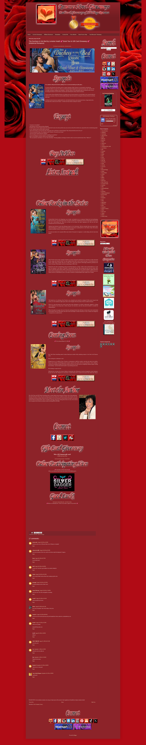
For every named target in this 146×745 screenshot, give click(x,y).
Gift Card (35, 534)
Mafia (102, 175)
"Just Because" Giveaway (95, 34)
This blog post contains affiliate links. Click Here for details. (62, 46)
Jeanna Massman (35, 590)
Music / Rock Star (104, 182)
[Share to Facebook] (39, 532)
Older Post (93, 702)
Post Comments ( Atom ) (38, 704)
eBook (102, 152)
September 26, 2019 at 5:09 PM (47, 673)
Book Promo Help (83, 34)
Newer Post (31, 702)
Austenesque (103, 134)
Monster (102, 179)
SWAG (102, 210)
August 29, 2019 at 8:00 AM (42, 614)
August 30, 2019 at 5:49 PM (40, 633)
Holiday (102, 171)
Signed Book (103, 202)
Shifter (102, 200)
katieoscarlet (34, 542)
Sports (102, 205)
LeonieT (34, 598)
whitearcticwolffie (35, 550)
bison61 (34, 622)
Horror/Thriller (104, 172)
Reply (33, 546)
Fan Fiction (103, 161)
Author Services (104, 135)
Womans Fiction (104, 216)
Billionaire (103, 138)
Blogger (75, 735)
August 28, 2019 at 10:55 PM (42, 582)
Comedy (102, 144)
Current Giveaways (37, 34)
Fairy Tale (103, 160)
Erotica (102, 157)
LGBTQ (102, 174)
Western (102, 214)
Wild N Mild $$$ (35, 641)
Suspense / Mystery (105, 208)
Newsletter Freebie (104, 183)
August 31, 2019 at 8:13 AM (44, 641)
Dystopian (103, 151)
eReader (102, 154)
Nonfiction (103, 185)
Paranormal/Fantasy (105, 188)
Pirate (102, 189)
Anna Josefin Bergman (36, 673)
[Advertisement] (62, 516)
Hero (102, 168)
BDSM (102, 137)
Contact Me (65, 34)
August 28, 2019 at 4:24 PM (43, 542)
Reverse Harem (104, 194)
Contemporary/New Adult (106, 146)
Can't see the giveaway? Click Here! (62, 458)
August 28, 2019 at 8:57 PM (40, 558)
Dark (102, 149)
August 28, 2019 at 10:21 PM (41, 574)
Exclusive (103, 158)
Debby (33, 606)
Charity (102, 141)
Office (102, 186)
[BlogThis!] (36, 532)
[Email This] (34, 532)
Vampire (102, 213)
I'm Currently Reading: (108, 93)
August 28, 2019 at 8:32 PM (45, 550)
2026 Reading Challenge (109, 116)
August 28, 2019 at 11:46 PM (45, 590)
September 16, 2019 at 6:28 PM (42, 665)
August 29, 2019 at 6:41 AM (41, 606)
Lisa (33, 649)
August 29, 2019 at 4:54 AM (41, 598)
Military (102, 177)
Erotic (102, 155)
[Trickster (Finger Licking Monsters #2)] (108, 106)
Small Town (103, 203)
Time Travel (103, 211)
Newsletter (57, 34)
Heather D (34, 665)
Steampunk (103, 207)
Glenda (33, 574)
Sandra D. (34, 614)
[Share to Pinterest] (41, 532)
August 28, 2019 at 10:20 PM (40, 566)
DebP (33, 566)
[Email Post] (32, 532)
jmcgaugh (34, 582)
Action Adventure (104, 130)
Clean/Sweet (103, 143)
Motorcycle (103, 180)
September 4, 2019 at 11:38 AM (40, 657)
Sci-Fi (102, 199)
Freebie (102, 163)
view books (114, 125)
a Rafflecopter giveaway (62, 456)
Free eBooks (73, 34)
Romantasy (103, 197)
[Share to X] (38, 532)
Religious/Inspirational (105, 193)
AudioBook (103, 132)
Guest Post (103, 166)
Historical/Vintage (41, 534)
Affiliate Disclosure (48, 34)
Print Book (103, 191)
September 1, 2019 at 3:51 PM (40, 649)
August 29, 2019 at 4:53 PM (41, 622)
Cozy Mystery (104, 148)
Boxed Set (103, 140)
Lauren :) (107, 118)
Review (102, 196)
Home (29, 34)
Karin (33, 558)
